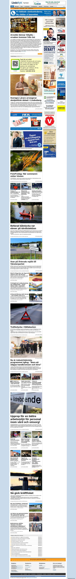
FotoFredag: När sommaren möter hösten (23, 175)
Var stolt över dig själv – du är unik (17, 541)
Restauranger (22, 8)
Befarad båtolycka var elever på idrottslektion (23, 227)
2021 (54, 560)
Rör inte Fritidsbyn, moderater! (19, 503)
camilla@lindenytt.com (19, 567)
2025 (62, 560)
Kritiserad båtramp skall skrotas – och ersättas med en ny (19, 295)
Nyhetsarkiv (17, 8)
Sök (64, 6)
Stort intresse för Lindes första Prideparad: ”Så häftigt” (20, 538)
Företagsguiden (34, 6)
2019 (50, 560)
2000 (14, 560)
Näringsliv (17, 6)
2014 (41, 560)
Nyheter (12, 8)
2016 (45, 560)
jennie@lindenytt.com (19, 568)
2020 (52, 560)
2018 (48, 560)
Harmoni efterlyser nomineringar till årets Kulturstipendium (21, 551)
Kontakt (51, 6)
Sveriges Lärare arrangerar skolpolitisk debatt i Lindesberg (25, 99)
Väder (26, 8)
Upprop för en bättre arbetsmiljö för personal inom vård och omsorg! (25, 419)
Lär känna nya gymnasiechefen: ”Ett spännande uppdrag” (19, 514)
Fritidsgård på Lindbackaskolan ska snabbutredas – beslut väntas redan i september (19, 284)
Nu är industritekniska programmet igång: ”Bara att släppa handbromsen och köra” (25, 362)
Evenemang (46, 6)
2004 (22, 560)
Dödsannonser (30, 8)
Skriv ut (40, 53)
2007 (28, 560)
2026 (64, 560)
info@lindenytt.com (46, 568)
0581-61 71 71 (19, 56)
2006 (26, 560)
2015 (43, 560)
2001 (16, 560)
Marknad (40, 6)
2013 (39, 560)
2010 (33, 560)
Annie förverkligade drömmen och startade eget (19, 554)
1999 (12, 560)
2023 (58, 560)
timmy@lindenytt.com (14, 571)
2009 (31, 560)
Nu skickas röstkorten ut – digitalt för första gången (20, 537)
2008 (29, 560)
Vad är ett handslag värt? (15, 553)
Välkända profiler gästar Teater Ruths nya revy (19, 549)
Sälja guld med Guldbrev (32, 577)
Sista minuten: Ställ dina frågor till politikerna (18, 550)
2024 (60, 560)
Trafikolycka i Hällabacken (23, 327)
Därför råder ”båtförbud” (15, 547)
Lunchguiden (27, 6)
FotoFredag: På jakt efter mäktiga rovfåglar (18, 544)
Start (12, 6)
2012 (37, 560)
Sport (22, 6)
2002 (18, 560)
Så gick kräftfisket (21, 493)
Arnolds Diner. (23, 51)
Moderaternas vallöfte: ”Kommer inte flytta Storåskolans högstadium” (17, 525)
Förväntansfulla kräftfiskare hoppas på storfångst (19, 542)
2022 (56, 560)
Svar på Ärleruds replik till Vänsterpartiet (23, 262)
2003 (20, 560)
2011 (35, 560)
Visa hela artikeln (39, 108)
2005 (24, 560)
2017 (47, 560)
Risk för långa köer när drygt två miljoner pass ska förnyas (19, 274)
